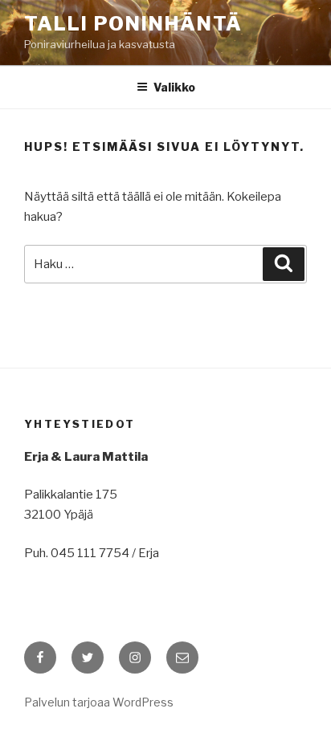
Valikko (174, 87)
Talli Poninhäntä (133, 23)
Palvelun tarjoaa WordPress (99, 702)
